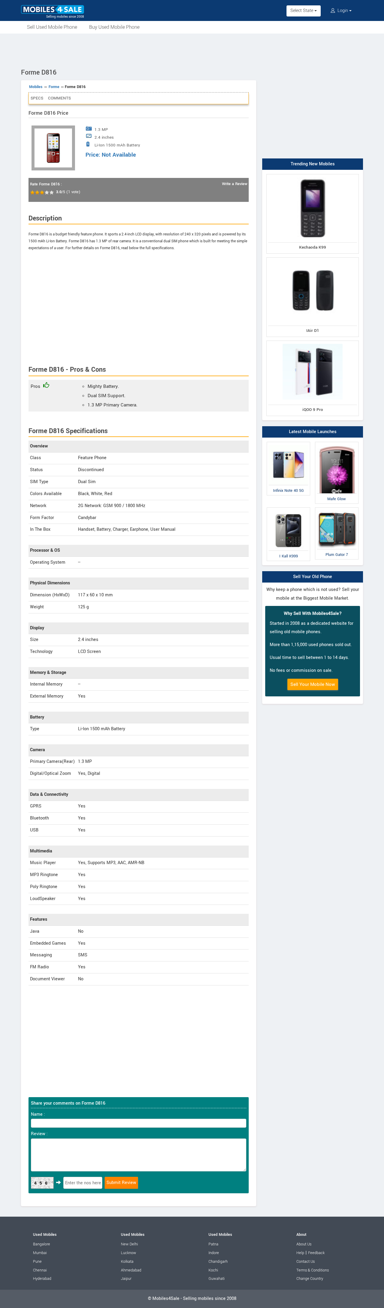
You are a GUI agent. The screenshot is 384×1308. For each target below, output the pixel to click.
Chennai (40, 1270)
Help (300, 1253)
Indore (213, 1253)
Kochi (213, 1270)
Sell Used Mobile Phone (52, 27)
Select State (302, 10)
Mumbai (40, 1253)
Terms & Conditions (312, 1270)
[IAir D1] (313, 258)
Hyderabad (42, 1278)
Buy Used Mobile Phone (114, 27)
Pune (37, 1261)
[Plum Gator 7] (336, 509)
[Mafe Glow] (336, 443)
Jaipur (126, 1278)
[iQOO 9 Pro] (313, 342)
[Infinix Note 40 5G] (288, 443)
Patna (213, 1244)
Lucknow (128, 1253)
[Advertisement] (192, 50)
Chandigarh (218, 1261)
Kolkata (127, 1261)
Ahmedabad (131, 1270)
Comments (59, 98)
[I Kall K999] (288, 509)
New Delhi (129, 1244)
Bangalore (41, 1244)
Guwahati (216, 1278)
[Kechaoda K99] (313, 175)
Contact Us (305, 1261)
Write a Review (234, 184)
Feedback (316, 1253)
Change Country (309, 1278)
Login (342, 10)
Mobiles (36, 87)
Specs (37, 98)
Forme (54, 87)
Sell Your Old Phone (312, 577)
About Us (303, 1244)
